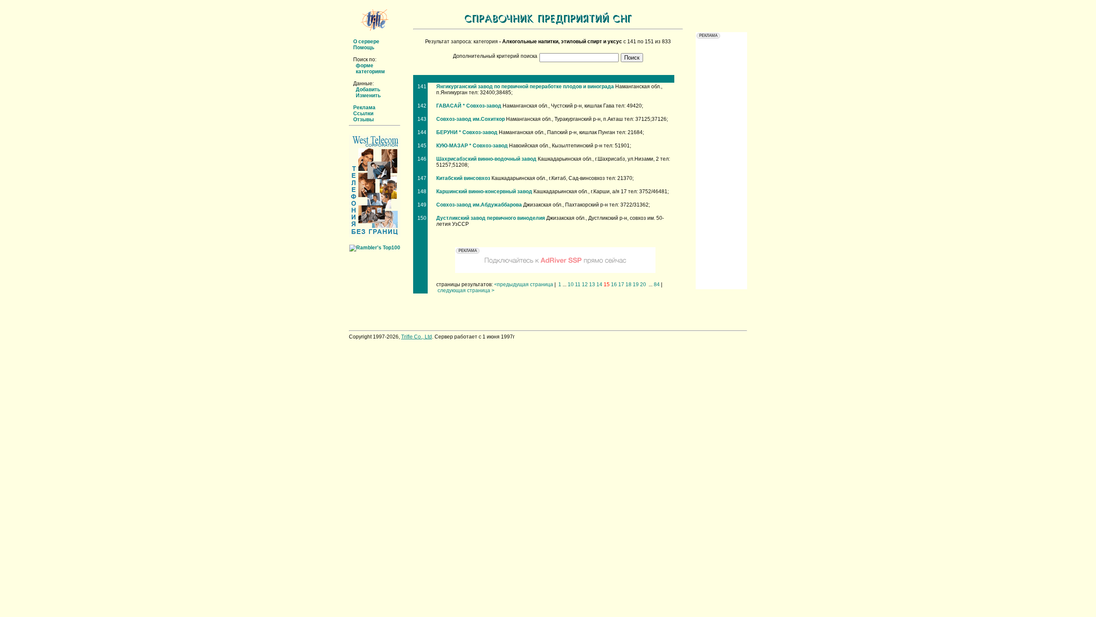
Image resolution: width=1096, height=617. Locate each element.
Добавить (368, 90)
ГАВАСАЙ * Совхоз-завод (468, 106)
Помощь (363, 48)
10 (571, 285)
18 (628, 285)
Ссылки (363, 114)
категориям (370, 72)
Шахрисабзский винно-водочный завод (486, 159)
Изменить (368, 96)
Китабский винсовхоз (463, 178)
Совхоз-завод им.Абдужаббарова (479, 205)
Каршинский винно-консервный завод (484, 192)
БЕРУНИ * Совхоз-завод (466, 132)
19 (636, 285)
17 (621, 285)
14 (599, 285)
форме (364, 66)
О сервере (366, 42)
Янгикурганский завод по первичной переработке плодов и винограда (525, 87)
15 (607, 285)
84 (657, 285)
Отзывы (363, 120)
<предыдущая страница (523, 285)
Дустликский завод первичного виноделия (490, 218)
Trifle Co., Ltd (416, 337)
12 (585, 285)
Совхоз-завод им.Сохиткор (470, 119)
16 (614, 285)
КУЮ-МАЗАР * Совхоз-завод (472, 146)
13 (592, 285)
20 (643, 285)
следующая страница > (466, 291)
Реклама (364, 108)
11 (578, 285)
